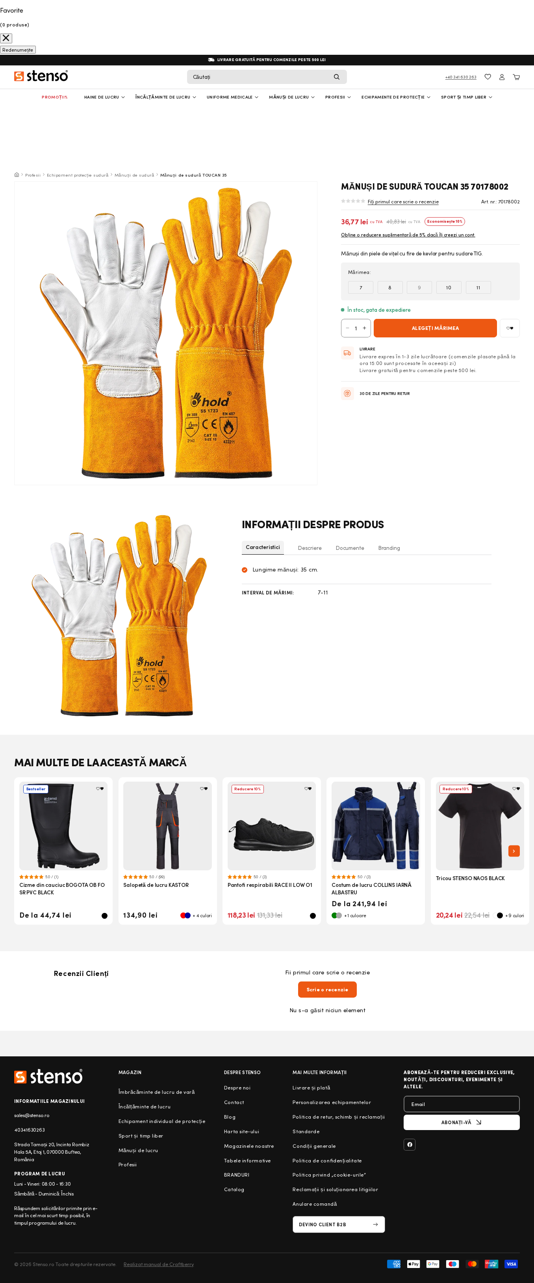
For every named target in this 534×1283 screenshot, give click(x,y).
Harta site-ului (241, 1131)
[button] (267, 77)
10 (449, 287)
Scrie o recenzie (328, 989)
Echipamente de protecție (393, 97)
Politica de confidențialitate (327, 1160)
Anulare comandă (315, 1204)
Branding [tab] (389, 547)
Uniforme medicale (230, 97)
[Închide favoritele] (6, 38)
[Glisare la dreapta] (514, 851)
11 (478, 287)
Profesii (33, 174)
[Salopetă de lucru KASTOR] (167, 826)
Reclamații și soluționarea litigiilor (335, 1189)
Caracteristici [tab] (263, 547)
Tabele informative (247, 1160)
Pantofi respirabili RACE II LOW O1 (270, 884)
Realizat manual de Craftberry (159, 1264)
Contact (234, 1102)
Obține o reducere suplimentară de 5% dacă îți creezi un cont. (408, 235)
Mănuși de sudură (134, 174)
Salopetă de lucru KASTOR (156, 884)
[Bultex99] (48, 1076)
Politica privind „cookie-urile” (329, 1174)
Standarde (306, 1131)
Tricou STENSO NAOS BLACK (470, 878)
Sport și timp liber (463, 97)
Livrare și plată (311, 1087)
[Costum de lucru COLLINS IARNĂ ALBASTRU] (376, 826)
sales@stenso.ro (31, 1115)
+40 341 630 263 (461, 77)
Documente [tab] (350, 547)
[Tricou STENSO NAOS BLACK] (480, 826)
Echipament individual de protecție (162, 1121)
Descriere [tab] (310, 547)
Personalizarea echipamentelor (332, 1102)
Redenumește (17, 50)
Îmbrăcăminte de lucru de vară (157, 1092)
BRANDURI (236, 1174)
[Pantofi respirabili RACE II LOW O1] (272, 826)
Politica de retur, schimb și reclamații (339, 1117)
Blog (229, 1117)
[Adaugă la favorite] (510, 328)
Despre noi (237, 1087)
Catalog (234, 1189)
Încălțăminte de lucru (162, 97)
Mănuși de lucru (289, 97)
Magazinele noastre (249, 1146)
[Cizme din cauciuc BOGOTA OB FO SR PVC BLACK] (63, 826)
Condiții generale (314, 1146)
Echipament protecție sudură (78, 174)
